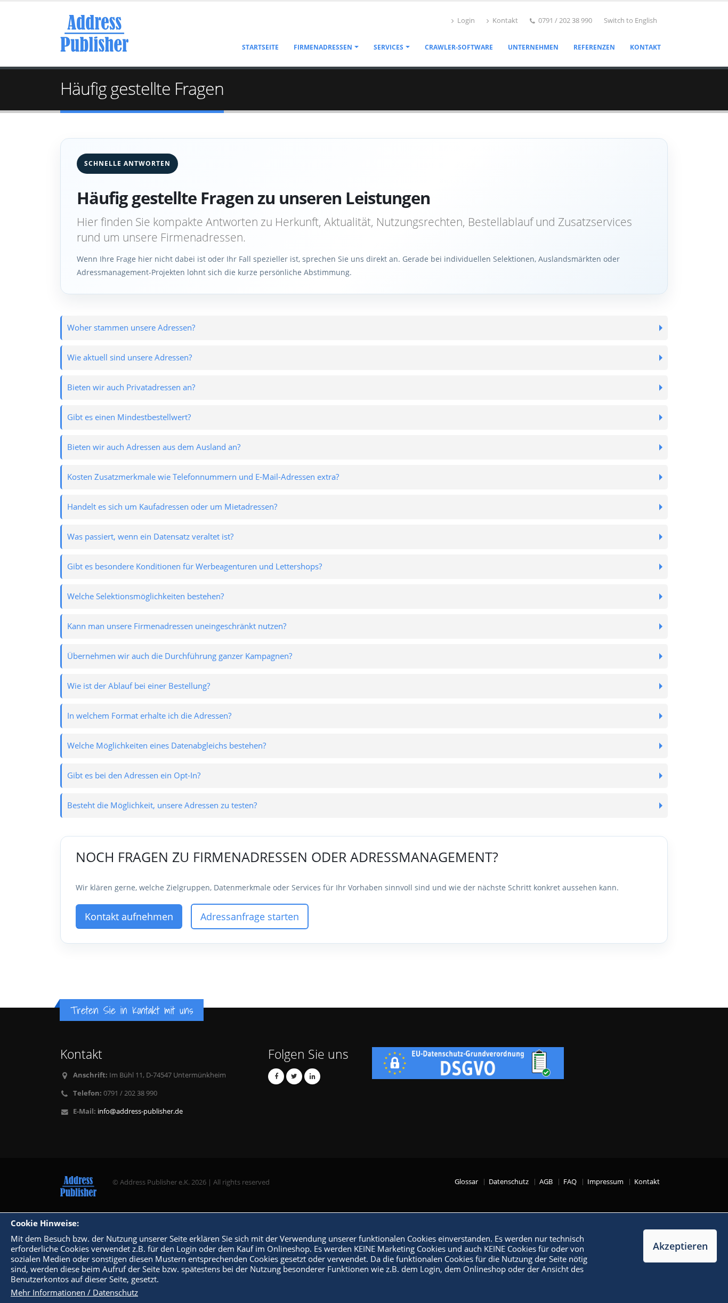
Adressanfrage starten (249, 916)
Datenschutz (509, 1181)
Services (388, 47)
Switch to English (630, 20)
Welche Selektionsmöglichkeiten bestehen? (145, 596)
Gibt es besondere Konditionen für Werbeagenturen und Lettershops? (194, 566)
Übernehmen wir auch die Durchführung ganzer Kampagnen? (179, 656)
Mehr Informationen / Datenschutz (74, 1293)
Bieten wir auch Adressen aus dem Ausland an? (153, 447)
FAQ (570, 1181)
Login (465, 20)
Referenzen (594, 47)
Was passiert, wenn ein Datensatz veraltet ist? (150, 536)
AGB (546, 1181)
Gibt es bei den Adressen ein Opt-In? (133, 775)
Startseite (260, 47)
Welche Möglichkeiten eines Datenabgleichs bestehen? (166, 745)
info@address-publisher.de (140, 1111)
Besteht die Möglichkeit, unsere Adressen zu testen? (162, 805)
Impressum (605, 1181)
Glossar (466, 1181)
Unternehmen (533, 47)
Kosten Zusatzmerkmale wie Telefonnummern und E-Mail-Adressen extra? (203, 476)
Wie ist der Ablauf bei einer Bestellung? (138, 685)
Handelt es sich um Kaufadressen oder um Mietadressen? (172, 506)
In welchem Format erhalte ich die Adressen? (149, 715)
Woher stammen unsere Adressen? (131, 327)
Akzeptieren (680, 1246)
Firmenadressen (323, 47)
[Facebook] (276, 1076)
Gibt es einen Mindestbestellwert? (129, 417)
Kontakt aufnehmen (129, 916)
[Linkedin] (312, 1076)
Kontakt (504, 20)
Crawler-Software (459, 47)
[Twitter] (294, 1076)
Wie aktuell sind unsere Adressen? (129, 357)
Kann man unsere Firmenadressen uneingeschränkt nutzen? (176, 626)
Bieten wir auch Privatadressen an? (131, 387)
